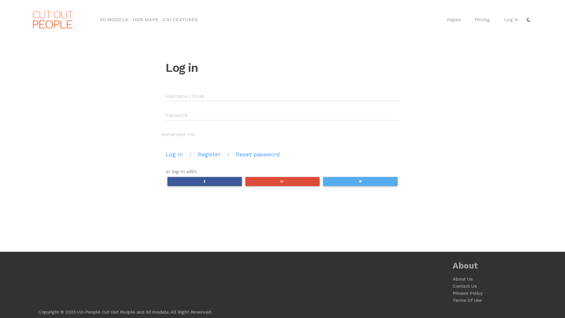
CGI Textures (180, 19)
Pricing (482, 19)
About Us (462, 279)
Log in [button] (511, 19)
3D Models (115, 19)
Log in (174, 154)
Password (176, 115)
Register (209, 154)
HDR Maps (145, 19)
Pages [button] (454, 19)
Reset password (258, 154)
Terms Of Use (467, 300)
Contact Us (464, 286)
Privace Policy (467, 293)
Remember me (178, 134)
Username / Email (185, 96)
